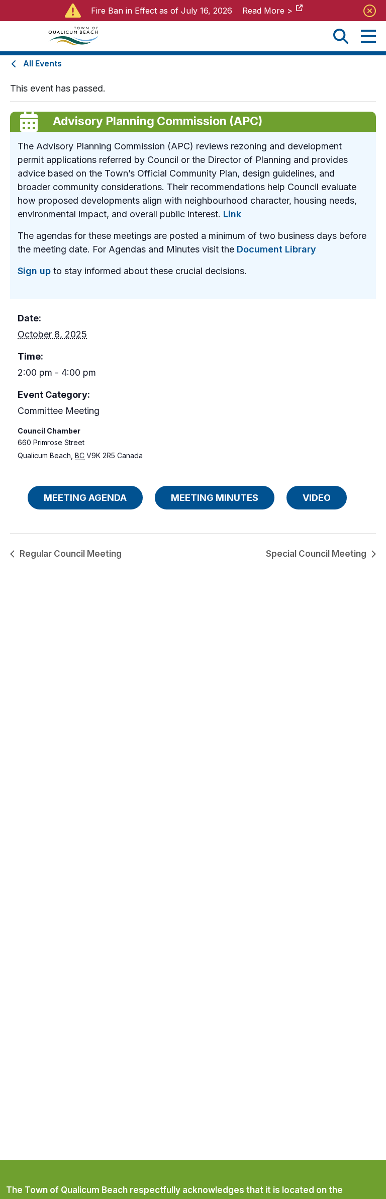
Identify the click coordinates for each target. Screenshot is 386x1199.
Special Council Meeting (316, 554)
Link (232, 214)
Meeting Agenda (85, 497)
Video (317, 497)
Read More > (267, 11)
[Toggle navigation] (368, 36)
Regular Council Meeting (71, 554)
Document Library (276, 249)
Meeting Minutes (214, 497)
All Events (42, 63)
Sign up (34, 271)
